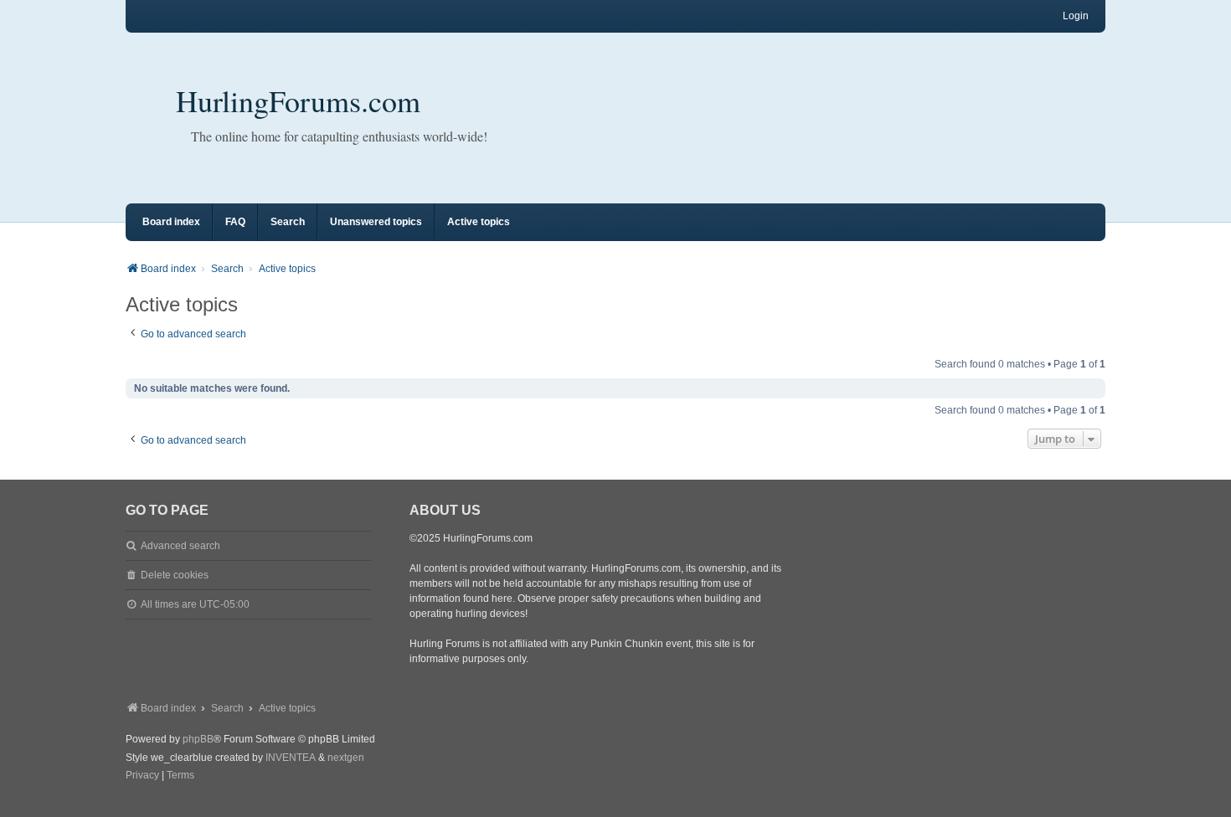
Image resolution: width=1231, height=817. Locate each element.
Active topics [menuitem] (478, 222)
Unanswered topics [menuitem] (376, 222)
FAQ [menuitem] (235, 222)
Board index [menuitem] (171, 222)
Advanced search (180, 546)
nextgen (345, 757)
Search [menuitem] (287, 222)
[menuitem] (142, 776)
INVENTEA (290, 757)
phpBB (198, 739)
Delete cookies (175, 575)
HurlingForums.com (298, 100)
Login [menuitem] (1076, 16)
